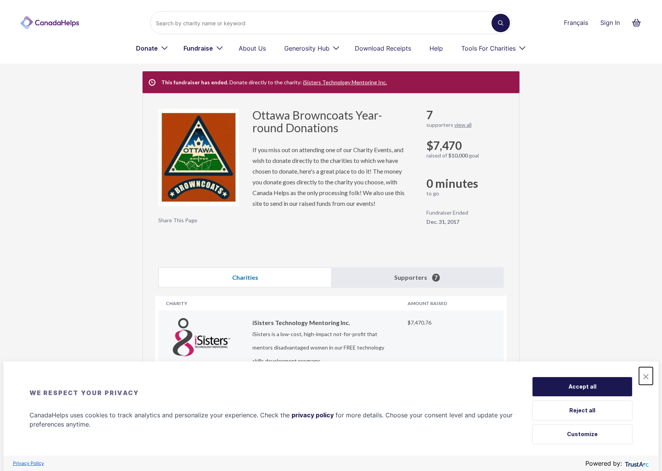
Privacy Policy (28, 463)
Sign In (610, 22)
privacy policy (313, 415)
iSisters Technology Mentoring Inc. (345, 82)
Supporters (416, 277)
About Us (252, 48)
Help (436, 48)
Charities (245, 277)
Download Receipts (383, 48)
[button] (646, 376)
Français (576, 22)
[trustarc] (636, 463)
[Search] (501, 23)
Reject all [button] (582, 410)
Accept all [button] (582, 386)
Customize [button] (582, 434)
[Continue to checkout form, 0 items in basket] (639, 22)
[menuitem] (152, 48)
